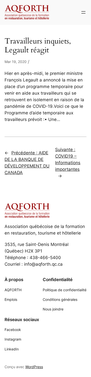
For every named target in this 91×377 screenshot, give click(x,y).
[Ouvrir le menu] (83, 12)
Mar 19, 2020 (16, 61)
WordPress (34, 367)
